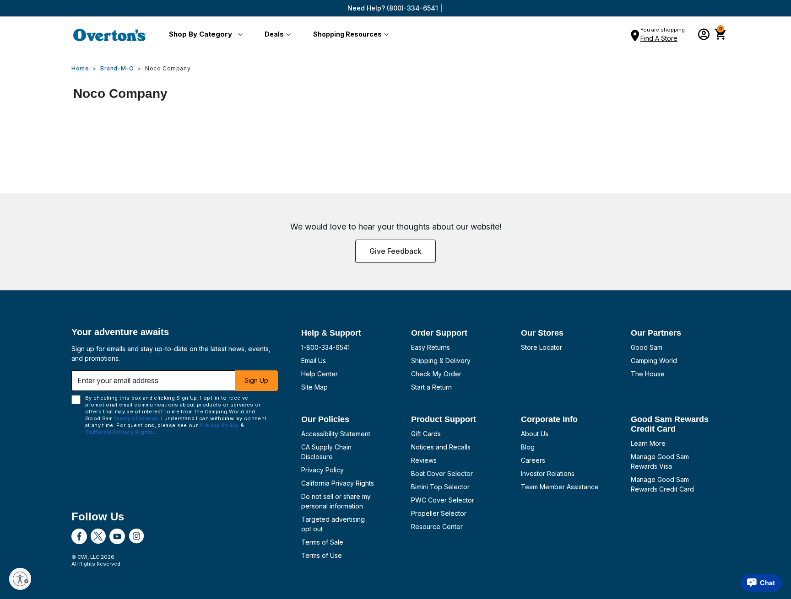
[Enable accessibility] (20, 579)
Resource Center (437, 526)
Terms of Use (321, 555)
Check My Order (436, 374)
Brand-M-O (117, 68)
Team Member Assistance (560, 487)
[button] (204, 34)
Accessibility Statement (335, 434)
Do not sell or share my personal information (336, 501)
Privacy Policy (322, 470)
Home (80, 68)
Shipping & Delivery (441, 360)
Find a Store (658, 38)
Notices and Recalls (441, 447)
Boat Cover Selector (442, 473)
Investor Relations (547, 473)
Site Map (314, 387)
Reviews (424, 460)
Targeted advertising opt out (333, 524)
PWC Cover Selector (442, 500)
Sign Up (256, 380)
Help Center (319, 374)
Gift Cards (426, 434)
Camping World (654, 360)
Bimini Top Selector (440, 487)
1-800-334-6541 (325, 347)
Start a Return (431, 387)
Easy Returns (430, 347)
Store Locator (541, 347)
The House (648, 374)
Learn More (648, 443)
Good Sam (646, 347)
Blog (528, 447)
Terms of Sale (322, 542)
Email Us (313, 360)
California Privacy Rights (337, 483)
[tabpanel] (395, 131)
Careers (533, 460)
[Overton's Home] (109, 34)
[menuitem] (204, 34)
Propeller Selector (438, 513)
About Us (534, 434)
